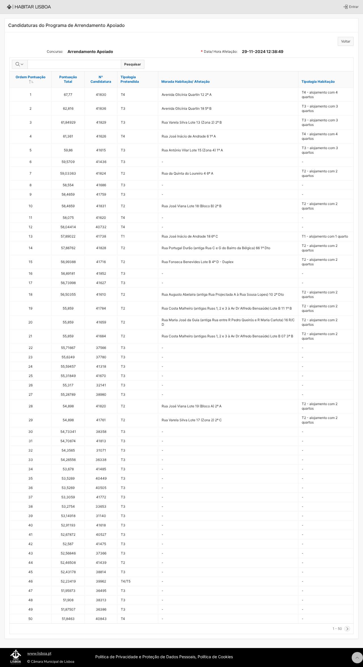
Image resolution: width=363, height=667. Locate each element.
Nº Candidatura (100, 79)
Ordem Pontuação (33, 79)
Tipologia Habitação (318, 81)
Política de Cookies (215, 656)
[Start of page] (357, 657)
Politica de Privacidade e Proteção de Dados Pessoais (145, 656)
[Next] (347, 629)
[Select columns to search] (20, 64)
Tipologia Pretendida (130, 79)
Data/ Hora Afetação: (220, 52)
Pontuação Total (68, 79)
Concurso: (55, 51)
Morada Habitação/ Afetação (185, 81)
